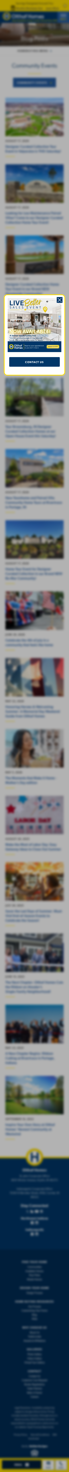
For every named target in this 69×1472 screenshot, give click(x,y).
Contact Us (34, 362)
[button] (59, 300)
